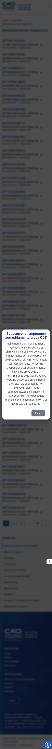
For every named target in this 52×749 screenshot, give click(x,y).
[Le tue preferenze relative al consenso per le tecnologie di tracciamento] (49, 561)
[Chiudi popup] (45, 334)
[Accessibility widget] (47, 744)
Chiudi (38, 413)
